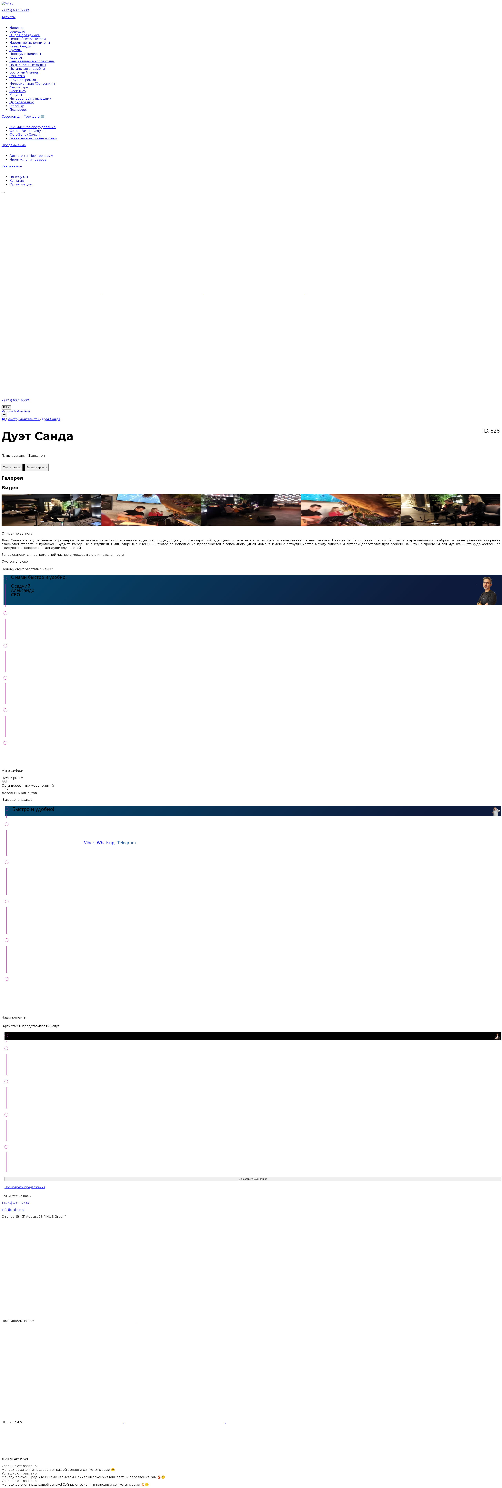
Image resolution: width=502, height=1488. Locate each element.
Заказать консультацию (253, 1179)
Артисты (8, 17)
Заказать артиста (36, 467)
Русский (9, 411)
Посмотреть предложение (25, 1187)
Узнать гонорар (12, 467)
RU (5, 407)
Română (23, 411)
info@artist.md (13, 1210)
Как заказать (12, 166)
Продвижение (14, 145)
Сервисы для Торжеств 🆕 (23, 116)
